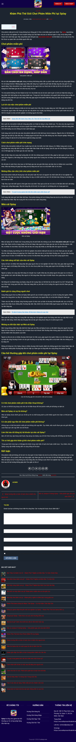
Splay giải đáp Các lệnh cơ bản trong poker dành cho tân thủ (26, 652)
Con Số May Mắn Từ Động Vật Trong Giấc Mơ (22, 677)
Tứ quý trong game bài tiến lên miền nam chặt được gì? (25, 658)
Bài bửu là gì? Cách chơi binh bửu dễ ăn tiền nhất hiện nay (25, 622)
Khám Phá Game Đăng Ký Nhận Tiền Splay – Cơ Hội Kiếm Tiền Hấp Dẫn (30, 603)
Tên (5, 527)
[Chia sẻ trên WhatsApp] (29, 468)
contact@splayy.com (66, 725)
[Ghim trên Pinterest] (43, 468)
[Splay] (38, 4)
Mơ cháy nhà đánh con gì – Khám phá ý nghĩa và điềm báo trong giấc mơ (30, 597)
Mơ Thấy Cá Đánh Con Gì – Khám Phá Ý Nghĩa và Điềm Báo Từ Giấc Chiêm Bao (32, 573)
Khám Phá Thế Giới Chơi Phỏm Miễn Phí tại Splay (23, 634)
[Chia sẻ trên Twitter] (36, 468)
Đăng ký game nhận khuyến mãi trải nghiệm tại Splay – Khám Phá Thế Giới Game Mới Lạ (35, 609)
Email (6, 536)
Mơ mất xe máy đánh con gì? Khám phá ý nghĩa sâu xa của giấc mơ (28, 591)
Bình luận (7, 511)
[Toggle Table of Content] (12, 26)
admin (50, 19)
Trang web (7, 545)
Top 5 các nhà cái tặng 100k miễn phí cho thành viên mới (25, 683)
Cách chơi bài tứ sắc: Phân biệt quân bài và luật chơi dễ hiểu (26, 671)
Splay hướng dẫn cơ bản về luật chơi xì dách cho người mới (26, 640)
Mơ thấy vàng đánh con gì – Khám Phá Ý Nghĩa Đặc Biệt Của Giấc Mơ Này (31, 585)
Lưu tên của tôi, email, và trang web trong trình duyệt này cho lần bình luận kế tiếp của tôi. (36, 553)
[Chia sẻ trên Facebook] (32, 468)
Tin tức (38, 11)
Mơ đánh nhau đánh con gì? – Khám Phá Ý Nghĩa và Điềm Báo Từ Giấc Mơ (30, 579)
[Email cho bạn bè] (39, 468)
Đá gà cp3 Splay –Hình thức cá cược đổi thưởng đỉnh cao (25, 616)
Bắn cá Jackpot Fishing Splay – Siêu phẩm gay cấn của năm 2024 (28, 628)
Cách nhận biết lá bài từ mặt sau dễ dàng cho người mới (25, 664)
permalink (53, 475)
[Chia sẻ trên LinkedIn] (46, 468)
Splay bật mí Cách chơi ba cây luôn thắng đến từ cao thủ (25, 689)
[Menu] (2, 4)
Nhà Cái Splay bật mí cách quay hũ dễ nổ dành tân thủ (24, 646)
